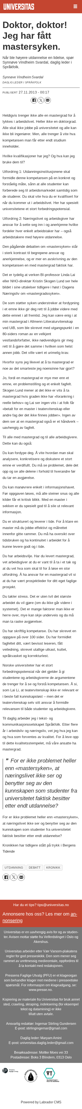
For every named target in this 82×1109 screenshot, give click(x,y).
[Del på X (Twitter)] (41, 100)
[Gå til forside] (19, 7)
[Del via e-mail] (47, 100)
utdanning (14, 867)
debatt (35, 867)
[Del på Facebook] (34, 100)
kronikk (53, 867)
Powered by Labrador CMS (41, 1102)
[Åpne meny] (75, 6)
